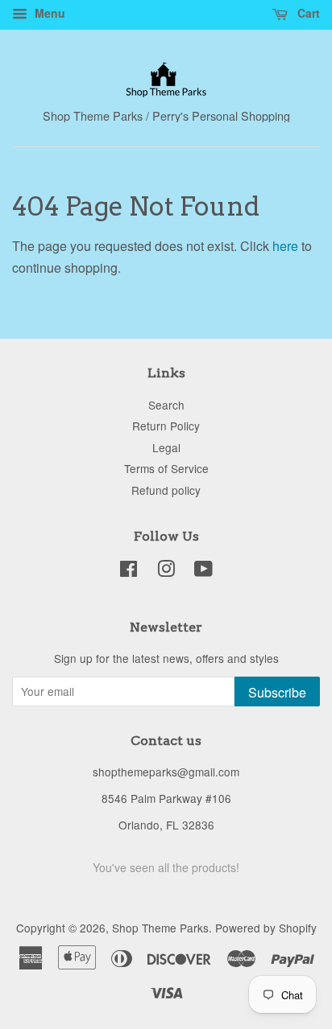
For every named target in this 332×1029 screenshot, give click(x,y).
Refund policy (166, 490)
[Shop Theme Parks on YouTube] (203, 571)
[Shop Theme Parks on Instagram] (166, 571)
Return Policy (166, 426)
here (285, 246)
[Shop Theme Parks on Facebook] (128, 571)
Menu (48, 13)
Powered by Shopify (266, 928)
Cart (307, 13)
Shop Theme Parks (160, 928)
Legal (166, 447)
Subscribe (277, 692)
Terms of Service (166, 468)
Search (166, 405)
